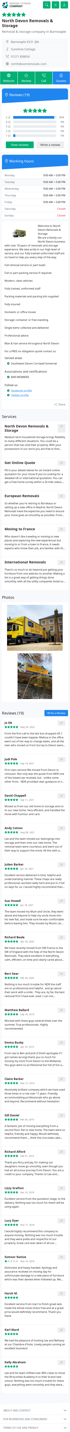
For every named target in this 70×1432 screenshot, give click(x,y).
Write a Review (56, 713)
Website (8, 81)
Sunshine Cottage (23, 49)
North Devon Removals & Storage (27, 23)
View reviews (20, 145)
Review (26, 81)
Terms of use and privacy (20, 1428)
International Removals (25, 562)
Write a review (50, 145)
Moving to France (20, 529)
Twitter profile (20, 395)
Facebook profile (21, 390)
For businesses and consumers (25, 1419)
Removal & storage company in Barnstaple (34, 31)
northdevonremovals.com (29, 64)
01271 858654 (20, 56)
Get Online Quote (20, 463)
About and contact (17, 1410)
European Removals (22, 496)
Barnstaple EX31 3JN (25, 42)
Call (43, 81)
